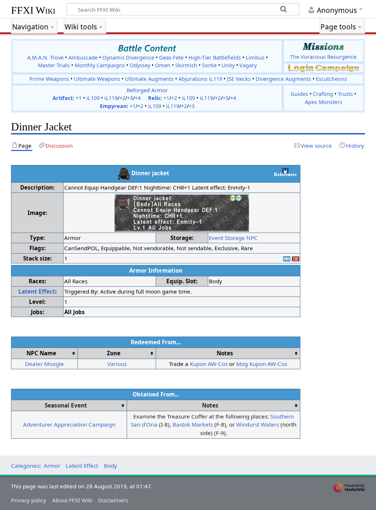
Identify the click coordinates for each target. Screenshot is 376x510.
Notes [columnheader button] (225, 353)
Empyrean (113, 106)
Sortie (209, 65)
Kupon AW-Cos (209, 363)
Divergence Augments (283, 78)
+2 (122, 97)
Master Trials (54, 65)
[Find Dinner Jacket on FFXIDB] (295, 258)
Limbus (255, 57)
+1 (79, 97)
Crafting (323, 93)
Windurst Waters (257, 424)
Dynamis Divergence (128, 57)
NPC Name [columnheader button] (41, 353)
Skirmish (186, 65)
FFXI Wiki (33, 10)
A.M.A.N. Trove (45, 57)
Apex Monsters (323, 101)
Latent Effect (36, 291)
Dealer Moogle (44, 363)
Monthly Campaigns (100, 65)
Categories (25, 465)
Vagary (248, 65)
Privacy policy (28, 500)
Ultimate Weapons (97, 78)
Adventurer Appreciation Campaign (69, 424)
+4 (138, 97)
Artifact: (63, 97)
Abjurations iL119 (200, 78)
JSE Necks (239, 78)
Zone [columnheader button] (113, 353)
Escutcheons (331, 78)
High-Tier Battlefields (214, 57)
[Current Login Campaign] (301, 67)
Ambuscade (83, 57)
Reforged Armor (147, 90)
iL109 (93, 97)
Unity (228, 65)
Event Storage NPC (233, 237)
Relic (154, 97)
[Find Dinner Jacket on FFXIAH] (286, 258)
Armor (52, 465)
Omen (162, 65)
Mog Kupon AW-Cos (261, 363)
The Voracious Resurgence (323, 56)
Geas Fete (171, 57)
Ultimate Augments (149, 78)
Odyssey (140, 65)
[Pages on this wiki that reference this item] (285, 172)
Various (117, 363)
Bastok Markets (193, 424)
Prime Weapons (49, 78)
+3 (130, 97)
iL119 (111, 97)
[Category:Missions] (323, 46)
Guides (299, 93)
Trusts (345, 93)
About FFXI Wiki (72, 500)
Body (110, 465)
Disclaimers (113, 500)
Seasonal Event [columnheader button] (66, 405)
